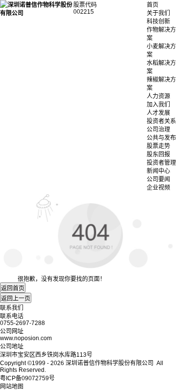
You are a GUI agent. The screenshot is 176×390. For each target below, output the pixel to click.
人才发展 (158, 112)
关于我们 (158, 13)
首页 (152, 4)
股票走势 (158, 146)
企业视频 (158, 187)
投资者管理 (161, 162)
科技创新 (158, 21)
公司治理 (158, 129)
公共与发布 (161, 137)
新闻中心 (158, 171)
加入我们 (158, 104)
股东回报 (158, 154)
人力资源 (158, 96)
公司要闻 (158, 179)
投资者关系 (161, 121)
